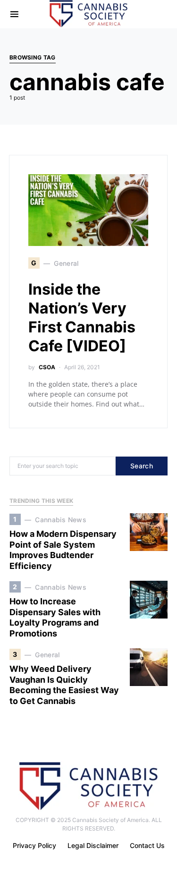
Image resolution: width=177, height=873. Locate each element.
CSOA (47, 367)
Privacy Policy (34, 845)
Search (141, 466)
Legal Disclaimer (92, 845)
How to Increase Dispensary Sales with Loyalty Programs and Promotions (55, 617)
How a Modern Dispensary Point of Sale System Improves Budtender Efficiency (63, 550)
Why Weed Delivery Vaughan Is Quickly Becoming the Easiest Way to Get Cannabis (64, 685)
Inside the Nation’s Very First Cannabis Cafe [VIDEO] (81, 317)
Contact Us (147, 845)
